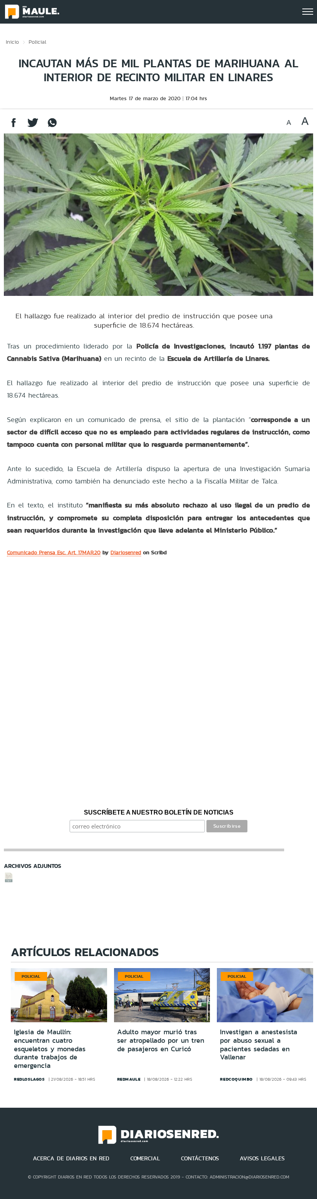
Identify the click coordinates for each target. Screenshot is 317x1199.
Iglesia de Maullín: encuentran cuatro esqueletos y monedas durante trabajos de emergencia (49, 1048)
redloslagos (29, 1079)
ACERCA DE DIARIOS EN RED (71, 1158)
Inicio (12, 41)
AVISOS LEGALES (262, 1158)
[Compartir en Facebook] (13, 126)
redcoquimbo (236, 1079)
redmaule (129, 1079)
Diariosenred (126, 552)
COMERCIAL (145, 1158)
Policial (37, 41)
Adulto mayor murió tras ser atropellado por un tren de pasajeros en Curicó (160, 1040)
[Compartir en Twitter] (33, 126)
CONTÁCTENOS (200, 1158)
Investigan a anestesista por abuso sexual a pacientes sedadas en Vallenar (258, 1044)
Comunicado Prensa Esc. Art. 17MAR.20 (54, 552)
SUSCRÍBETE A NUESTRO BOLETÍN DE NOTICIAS (158, 812)
